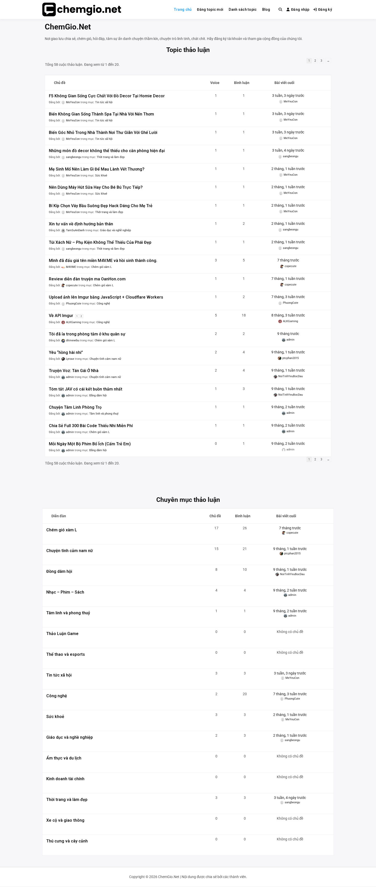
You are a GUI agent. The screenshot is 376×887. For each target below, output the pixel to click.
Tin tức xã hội (104, 102)
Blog (266, 9)
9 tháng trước (288, 334)
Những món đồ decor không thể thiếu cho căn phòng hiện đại (107, 150)
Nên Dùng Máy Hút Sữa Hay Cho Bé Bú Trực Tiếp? (96, 187)
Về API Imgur (61, 315)
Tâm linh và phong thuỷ (103, 413)
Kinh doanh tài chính (65, 778)
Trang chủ (183, 9)
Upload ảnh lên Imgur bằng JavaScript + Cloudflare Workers (106, 297)
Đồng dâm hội (98, 395)
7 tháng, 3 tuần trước (288, 297)
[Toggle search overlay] (280, 9)
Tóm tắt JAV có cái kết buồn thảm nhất (85, 389)
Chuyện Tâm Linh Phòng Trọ (75, 407)
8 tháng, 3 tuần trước (288, 315)
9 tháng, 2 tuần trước (288, 407)
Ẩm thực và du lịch (63, 758)
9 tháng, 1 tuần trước (288, 352)
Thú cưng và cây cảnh (67, 841)
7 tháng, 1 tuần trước (288, 279)
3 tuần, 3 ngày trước (288, 95)
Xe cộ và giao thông (65, 820)
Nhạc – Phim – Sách (65, 592)
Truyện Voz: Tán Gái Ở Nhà (73, 370)
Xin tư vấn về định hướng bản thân (81, 223)
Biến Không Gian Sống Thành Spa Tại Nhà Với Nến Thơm (101, 114)
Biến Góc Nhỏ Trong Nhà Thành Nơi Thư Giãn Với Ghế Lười (103, 132)
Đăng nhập (300, 9)
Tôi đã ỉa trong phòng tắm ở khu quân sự (87, 334)
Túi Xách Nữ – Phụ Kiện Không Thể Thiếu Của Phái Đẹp (100, 242)
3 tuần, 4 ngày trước (288, 150)
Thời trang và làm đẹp (111, 157)
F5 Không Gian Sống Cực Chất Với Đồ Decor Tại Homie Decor (107, 95)
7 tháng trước (288, 260)
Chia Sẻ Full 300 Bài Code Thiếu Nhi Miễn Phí (91, 425)
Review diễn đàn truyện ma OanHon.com (87, 279)
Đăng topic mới (210, 9)
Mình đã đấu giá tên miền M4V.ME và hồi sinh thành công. (103, 260)
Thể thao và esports (65, 654)
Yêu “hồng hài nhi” (66, 352)
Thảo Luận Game (62, 633)
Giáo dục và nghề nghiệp (115, 230)
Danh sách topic (243, 9)
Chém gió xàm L (101, 267)
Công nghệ (103, 303)
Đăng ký (325, 9)
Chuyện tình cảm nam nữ (105, 359)
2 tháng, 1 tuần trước (288, 169)
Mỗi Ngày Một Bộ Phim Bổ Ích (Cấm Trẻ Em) (90, 443)
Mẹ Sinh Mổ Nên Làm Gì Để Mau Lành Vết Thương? (97, 169)
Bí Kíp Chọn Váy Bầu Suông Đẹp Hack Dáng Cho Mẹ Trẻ (100, 205)
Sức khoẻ (101, 175)
